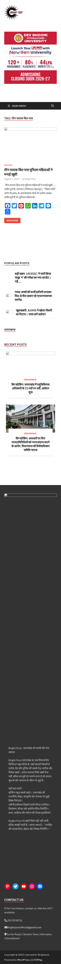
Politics (8, 165)
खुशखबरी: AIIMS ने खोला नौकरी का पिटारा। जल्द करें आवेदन (34, 312)
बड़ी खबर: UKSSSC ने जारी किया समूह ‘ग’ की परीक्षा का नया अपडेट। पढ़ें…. (33, 277)
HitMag (38, 959)
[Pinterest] (7, 886)
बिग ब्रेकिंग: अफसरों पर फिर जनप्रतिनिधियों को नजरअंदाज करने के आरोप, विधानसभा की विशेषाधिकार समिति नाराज (31, 444)
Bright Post (30, 179)
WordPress (23, 959)
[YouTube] (24, 886)
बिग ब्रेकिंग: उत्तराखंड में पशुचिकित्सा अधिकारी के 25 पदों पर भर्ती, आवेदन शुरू (31, 388)
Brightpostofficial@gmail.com (24, 927)
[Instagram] (32, 886)
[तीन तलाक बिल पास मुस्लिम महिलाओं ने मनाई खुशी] (30, 144)
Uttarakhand (30, 379)
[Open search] (52, 106)
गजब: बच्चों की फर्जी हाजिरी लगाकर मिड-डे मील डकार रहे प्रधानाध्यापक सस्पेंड (33, 296)
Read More (11, 220)
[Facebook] (40, 886)
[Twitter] (16, 886)
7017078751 (14, 920)
